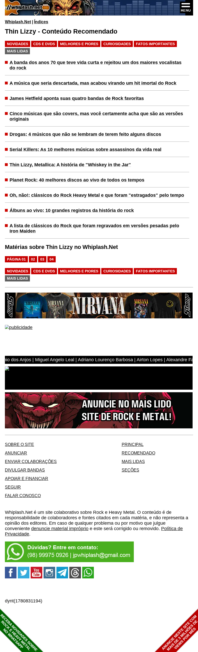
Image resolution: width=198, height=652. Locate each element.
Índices (41, 21)
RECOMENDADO (138, 453)
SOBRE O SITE (19, 444)
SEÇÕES (130, 470)
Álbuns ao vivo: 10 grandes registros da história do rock (72, 210)
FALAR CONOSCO (23, 495)
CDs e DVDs (44, 44)
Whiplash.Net (18, 21)
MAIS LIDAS (133, 461)
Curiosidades (117, 44)
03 (42, 259)
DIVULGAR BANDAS (25, 470)
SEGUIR (13, 487)
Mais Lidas (17, 51)
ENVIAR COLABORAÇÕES (31, 461)
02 (33, 259)
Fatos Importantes (155, 44)
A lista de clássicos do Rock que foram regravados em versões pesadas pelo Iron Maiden (94, 228)
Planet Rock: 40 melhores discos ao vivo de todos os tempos (77, 180)
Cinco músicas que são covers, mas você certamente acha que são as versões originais (96, 116)
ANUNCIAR (16, 453)
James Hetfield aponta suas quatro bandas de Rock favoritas (77, 98)
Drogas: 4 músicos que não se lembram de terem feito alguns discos (85, 134)
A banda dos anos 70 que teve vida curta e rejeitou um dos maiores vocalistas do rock (96, 65)
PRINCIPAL (133, 444)
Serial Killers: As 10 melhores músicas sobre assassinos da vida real (85, 149)
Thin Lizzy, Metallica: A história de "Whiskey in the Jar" (70, 164)
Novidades (17, 44)
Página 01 (16, 259)
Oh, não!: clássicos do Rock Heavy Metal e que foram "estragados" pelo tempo (97, 195)
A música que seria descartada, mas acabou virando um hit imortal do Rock (93, 83)
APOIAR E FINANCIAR (26, 478)
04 (52, 259)
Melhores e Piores (79, 44)
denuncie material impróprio (59, 528)
